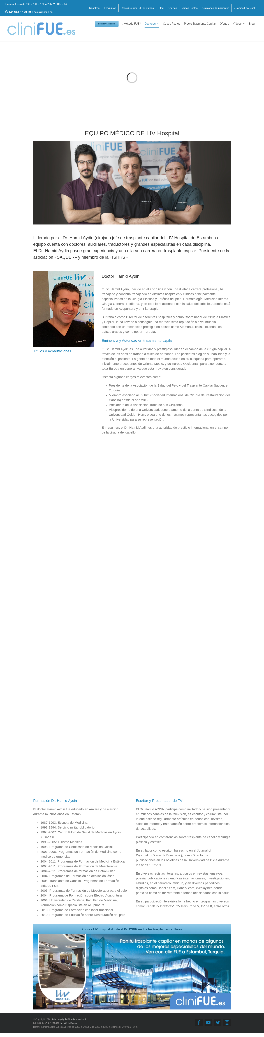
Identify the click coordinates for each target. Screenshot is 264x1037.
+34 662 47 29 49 (20, 11)
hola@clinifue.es (43, 11)
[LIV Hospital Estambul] (132, 936)
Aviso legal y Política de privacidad (69, 1019)
